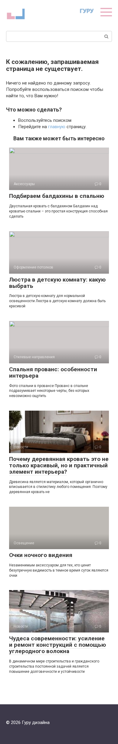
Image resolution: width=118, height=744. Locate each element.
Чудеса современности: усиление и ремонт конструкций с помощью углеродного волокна (57, 645)
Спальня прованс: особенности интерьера (53, 372)
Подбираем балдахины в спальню (56, 195)
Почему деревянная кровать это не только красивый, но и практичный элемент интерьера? (59, 465)
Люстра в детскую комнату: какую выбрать (57, 282)
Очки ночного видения (40, 555)
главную (56, 126)
